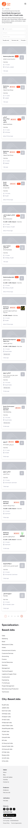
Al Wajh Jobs (5, 752)
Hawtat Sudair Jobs (7, 746)
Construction (6, 677)
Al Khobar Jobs (6, 714)
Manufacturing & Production (10, 689)
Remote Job (15, 40)
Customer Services (7, 653)
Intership (5, 779)
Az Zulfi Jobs (5, 758)
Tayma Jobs (5, 734)
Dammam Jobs (6, 711)
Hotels (4, 648)
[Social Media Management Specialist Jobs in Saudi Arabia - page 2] (22, 616)
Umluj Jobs (5, 761)
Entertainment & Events (9, 650)
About (4, 772)
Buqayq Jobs (5, 755)
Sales (3, 636)
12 (18, 616)
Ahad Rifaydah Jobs (7, 729)
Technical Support (7, 671)
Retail (3, 642)
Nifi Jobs (4, 740)
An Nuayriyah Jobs (7, 743)
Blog (4, 775)
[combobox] (15, 29)
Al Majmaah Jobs (7, 723)
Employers (6, 790)
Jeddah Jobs (5, 708)
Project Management (8, 686)
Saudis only (6, 40)
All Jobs (7, 9)
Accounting (5, 656)
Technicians (5, 692)
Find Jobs (5, 800)
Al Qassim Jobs (6, 717)
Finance (4, 659)
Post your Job (6, 792)
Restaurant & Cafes (7, 645)
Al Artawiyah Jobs (7, 749)
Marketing (5, 639)
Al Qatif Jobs (5, 731)
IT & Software (6, 683)
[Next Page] (22, 616)
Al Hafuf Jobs (6, 720)
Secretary (5, 665)
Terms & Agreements (16, 823)
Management (6, 668)
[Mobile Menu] (25, 4)
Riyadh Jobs (5, 705)
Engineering (5, 680)
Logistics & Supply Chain (9, 674)
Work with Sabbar (7, 777)
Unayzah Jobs (6, 737)
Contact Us (6, 782)
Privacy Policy (6, 823)
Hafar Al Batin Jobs (7, 726)
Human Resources (7, 662)
